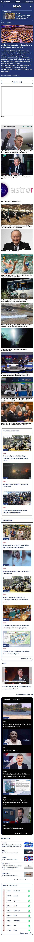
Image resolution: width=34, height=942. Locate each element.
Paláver (5, 771)
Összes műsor (24, 933)
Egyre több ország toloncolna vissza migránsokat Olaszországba (15, 511)
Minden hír (24, 658)
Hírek (4, 453)
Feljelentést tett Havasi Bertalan (13, 828)
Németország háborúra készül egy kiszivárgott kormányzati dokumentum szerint (15, 458)
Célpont (4, 851)
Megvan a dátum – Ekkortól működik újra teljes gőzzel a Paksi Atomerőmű (24, 16)
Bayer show (6, 864)
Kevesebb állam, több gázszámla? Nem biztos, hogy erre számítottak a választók (16, 688)
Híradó (4, 843)
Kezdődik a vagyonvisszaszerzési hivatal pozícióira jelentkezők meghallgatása (16, 627)
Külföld (9, 23)
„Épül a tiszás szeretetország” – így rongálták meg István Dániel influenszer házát (15, 802)
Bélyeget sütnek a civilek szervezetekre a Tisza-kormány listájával (16, 653)
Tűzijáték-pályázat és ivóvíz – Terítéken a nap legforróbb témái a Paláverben (16, 775)
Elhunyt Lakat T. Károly (10, 750)
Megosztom (15, 82)
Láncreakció (6, 873)
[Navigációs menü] (3, 6)
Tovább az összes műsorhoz (22, 880)
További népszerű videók (23, 694)
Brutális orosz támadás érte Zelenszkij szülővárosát (15, 485)
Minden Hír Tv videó (21, 833)
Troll (15, 925)
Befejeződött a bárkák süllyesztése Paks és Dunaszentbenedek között (17, 725)
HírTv (2, 23)
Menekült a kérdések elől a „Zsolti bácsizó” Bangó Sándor (17, 572)
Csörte (4, 857)
